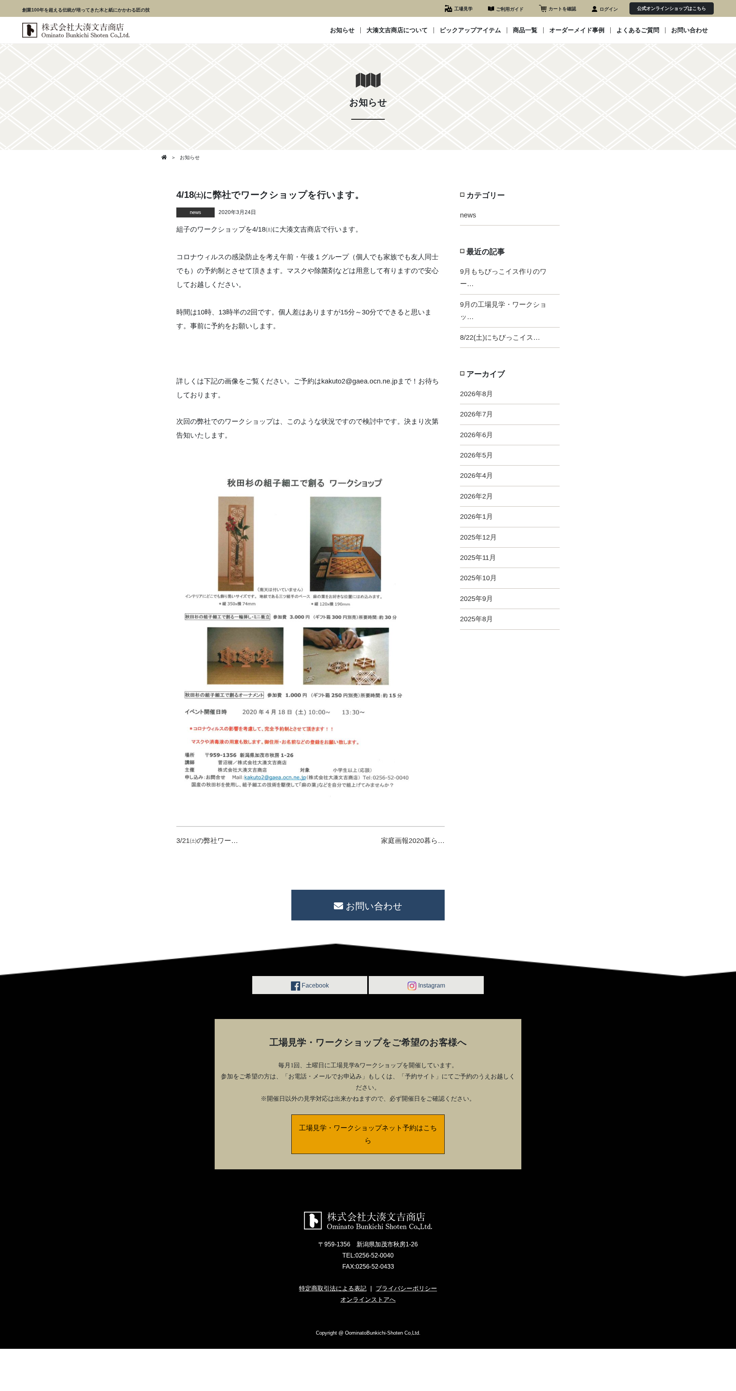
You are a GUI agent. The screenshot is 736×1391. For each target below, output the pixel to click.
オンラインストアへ (368, 1299)
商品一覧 (525, 30)
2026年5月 (476, 455)
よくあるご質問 (637, 30)
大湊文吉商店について (397, 30)
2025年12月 (478, 537)
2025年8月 (476, 619)
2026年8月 (476, 394)
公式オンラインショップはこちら (671, 8)
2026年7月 (476, 414)
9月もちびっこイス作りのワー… (503, 278)
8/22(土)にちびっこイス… (500, 337)
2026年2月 (476, 496)
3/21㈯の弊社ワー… (207, 840)
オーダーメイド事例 (577, 30)
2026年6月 (476, 435)
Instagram (431, 985)
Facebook (314, 985)
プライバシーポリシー (406, 1288)
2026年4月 (476, 475)
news (468, 215)
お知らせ (342, 30)
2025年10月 (478, 578)
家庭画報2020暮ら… (413, 840)
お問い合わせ (689, 30)
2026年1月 (476, 516)
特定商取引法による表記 (332, 1288)
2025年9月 (476, 598)
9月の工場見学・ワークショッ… (503, 311)
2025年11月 (478, 557)
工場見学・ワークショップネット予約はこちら (368, 1134)
